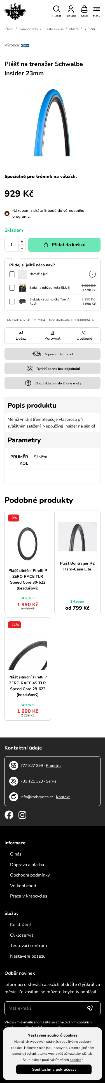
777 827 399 (31, 765)
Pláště (73, 29)
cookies (75, 1060)
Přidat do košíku (68, 245)
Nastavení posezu (28, 956)
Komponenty (28, 29)
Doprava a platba (27, 865)
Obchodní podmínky (30, 875)
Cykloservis (22, 935)
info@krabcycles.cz (36, 797)
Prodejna (53, 765)
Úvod (9, 29)
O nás (16, 854)
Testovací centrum (28, 946)
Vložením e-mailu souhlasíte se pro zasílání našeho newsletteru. (48, 1025)
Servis (51, 781)
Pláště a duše (53, 29)
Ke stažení (20, 925)
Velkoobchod (23, 886)
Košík (84, 16)
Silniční (89, 29)
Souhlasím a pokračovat (54, 1069)
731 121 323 (31, 781)
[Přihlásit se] (90, 1008)
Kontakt (63, 797)
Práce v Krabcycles (28, 896)
